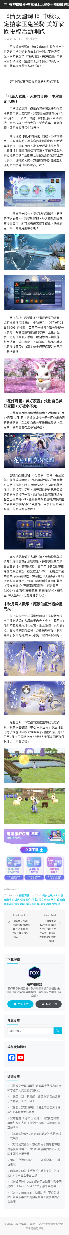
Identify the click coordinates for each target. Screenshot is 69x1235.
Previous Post (21, 926)
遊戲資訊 (24, 895)
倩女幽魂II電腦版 (50, 903)
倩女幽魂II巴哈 (47, 899)
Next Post (47, 928)
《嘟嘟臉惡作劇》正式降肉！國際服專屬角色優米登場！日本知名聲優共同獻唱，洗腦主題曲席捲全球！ (33, 1149)
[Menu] (5, 4)
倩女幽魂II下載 (28, 899)
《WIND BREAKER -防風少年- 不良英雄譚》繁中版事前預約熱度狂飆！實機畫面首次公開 (33, 1197)
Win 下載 (23, 1004)
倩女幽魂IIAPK (50, 895)
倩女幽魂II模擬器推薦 (26, 903)
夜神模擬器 (30, 38)
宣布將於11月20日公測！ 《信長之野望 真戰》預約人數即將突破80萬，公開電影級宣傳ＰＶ (33, 1122)
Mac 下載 (51, 1004)
